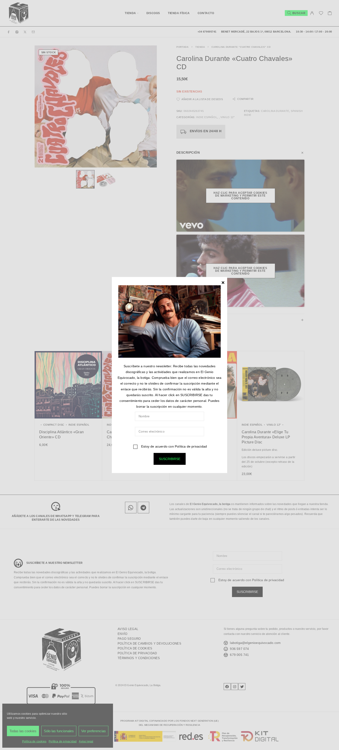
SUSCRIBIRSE (169, 459)
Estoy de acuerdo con (173, 446)
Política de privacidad (191, 446)
